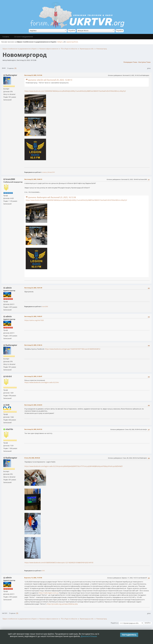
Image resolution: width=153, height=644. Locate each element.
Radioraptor (11, 75)
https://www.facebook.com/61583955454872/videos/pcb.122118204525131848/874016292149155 (59, 562)
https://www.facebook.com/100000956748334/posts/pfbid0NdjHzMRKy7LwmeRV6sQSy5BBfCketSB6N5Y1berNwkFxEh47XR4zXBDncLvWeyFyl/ (75, 91)
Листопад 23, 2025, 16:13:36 (33, 75)
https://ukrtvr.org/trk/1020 (34, 320)
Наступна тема (144, 62)
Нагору (4, 613)
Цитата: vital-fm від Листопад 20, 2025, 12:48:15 (50, 80)
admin (8, 287)
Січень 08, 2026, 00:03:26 (32, 458)
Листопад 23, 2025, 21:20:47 (33, 376)
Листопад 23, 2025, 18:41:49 (33, 288)
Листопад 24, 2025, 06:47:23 (33, 429)
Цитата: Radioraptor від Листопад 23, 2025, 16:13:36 (52, 197)
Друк (149, 68)
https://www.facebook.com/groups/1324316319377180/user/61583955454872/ (72, 349)
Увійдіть (60, 42)
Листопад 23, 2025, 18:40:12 (33, 179)
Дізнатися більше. (89, 636)
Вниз (3, 68)
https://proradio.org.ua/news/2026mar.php (62, 604)
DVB (7, 405)
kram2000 (10, 179)
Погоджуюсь (129, 634)
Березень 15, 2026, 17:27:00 (33, 578)
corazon (44, 172)
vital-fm (9, 429)
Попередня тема (130, 62)
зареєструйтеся (72, 42)
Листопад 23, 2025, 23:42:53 (33, 405)
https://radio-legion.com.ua (48, 593)
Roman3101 (51, 172)
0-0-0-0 (8, 376)
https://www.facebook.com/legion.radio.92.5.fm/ (42, 382)
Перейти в (114, 623)
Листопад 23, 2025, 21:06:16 (33, 345)
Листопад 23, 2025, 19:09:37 (33, 316)
